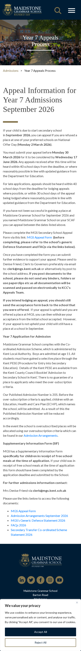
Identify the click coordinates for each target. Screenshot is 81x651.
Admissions (10, 70)
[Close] (77, 602)
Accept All (40, 632)
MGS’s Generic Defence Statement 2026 (38, 520)
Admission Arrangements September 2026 (39, 515)
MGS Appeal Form (39, 237)
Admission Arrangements (41, 435)
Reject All (40, 642)
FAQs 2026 (18, 525)
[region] (40, 625)
